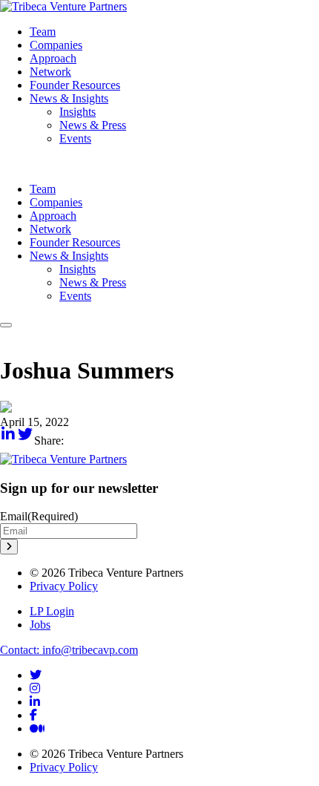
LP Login (52, 611)
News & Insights (69, 98)
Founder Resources (75, 85)
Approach (53, 58)
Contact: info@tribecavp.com (69, 649)
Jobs (40, 624)
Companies (56, 45)
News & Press (92, 125)
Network (50, 71)
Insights (77, 111)
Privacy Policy (64, 586)
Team (43, 31)
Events (75, 138)
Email (39, 516)
